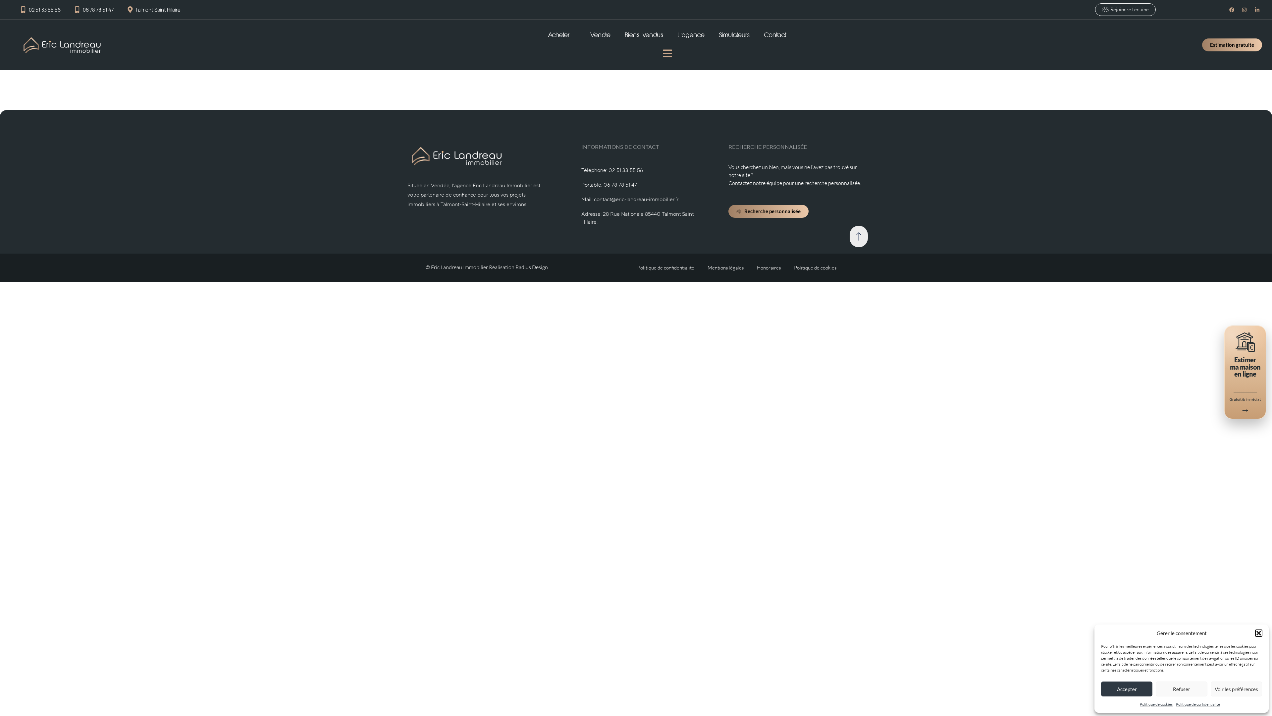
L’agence (691, 35)
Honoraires (769, 268)
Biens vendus (644, 35)
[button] (1258, 633)
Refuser (1181, 689)
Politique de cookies (1156, 704)
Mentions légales (726, 268)
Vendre (600, 35)
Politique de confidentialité (1198, 704)
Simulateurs (734, 35)
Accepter (1127, 689)
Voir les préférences (1236, 689)
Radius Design (531, 267)
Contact (775, 35)
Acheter (559, 35)
